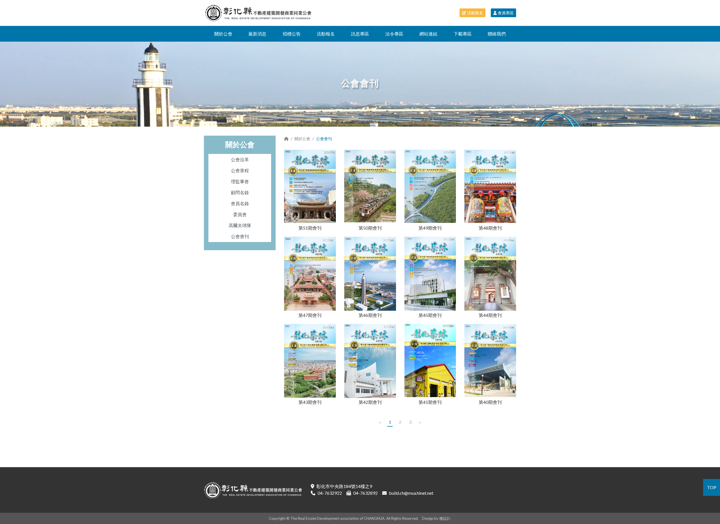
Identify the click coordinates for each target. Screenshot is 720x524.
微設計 (444, 518)
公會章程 (240, 170)
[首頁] (286, 138)
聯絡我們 (497, 33)
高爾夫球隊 (240, 225)
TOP (711, 487)
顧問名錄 (240, 192)
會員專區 (506, 12)
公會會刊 (240, 236)
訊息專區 (360, 33)
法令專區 (394, 33)
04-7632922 (330, 493)
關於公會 (223, 33)
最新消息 (257, 33)
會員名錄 (240, 203)
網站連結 (428, 33)
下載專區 (463, 33)
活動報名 (475, 12)
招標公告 (292, 33)
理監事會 (240, 181)
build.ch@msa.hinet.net (411, 493)
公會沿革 (240, 159)
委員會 (240, 214)
